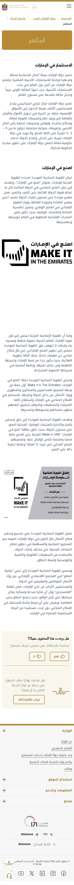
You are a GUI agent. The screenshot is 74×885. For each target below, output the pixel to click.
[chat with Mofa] (9, 876)
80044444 (24, 844)
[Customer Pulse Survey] (9, 863)
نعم (56, 656)
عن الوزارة (66, 741)
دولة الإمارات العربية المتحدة (43, 18)
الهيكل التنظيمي (61, 748)
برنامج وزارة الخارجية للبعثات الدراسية (50, 762)
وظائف (68, 769)
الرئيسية (66, 18)
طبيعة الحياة (17, 18)
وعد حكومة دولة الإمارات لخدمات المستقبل (46, 755)
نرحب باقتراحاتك (29, 699)
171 (45, 834)
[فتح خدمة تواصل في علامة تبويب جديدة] (37, 821)
